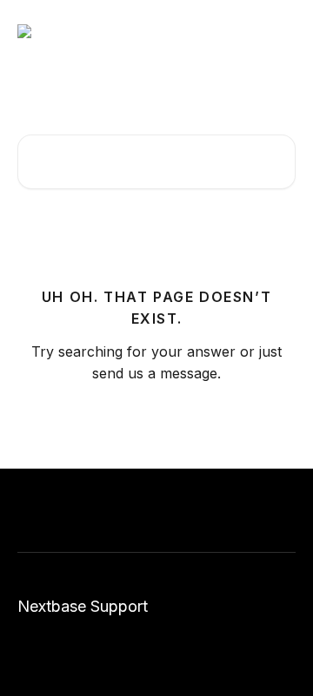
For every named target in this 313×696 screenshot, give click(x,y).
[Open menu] (280, 31)
